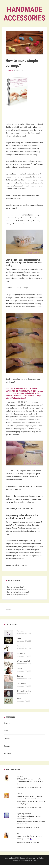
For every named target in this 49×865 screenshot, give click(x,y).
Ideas (6, 731)
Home (33, 861)
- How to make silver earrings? (17, 592)
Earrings (9, 70)
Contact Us (25, 861)
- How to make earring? (15, 587)
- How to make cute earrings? (17, 589)
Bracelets (7, 754)
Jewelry (7, 746)
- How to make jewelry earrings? (18, 594)
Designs (7, 723)
